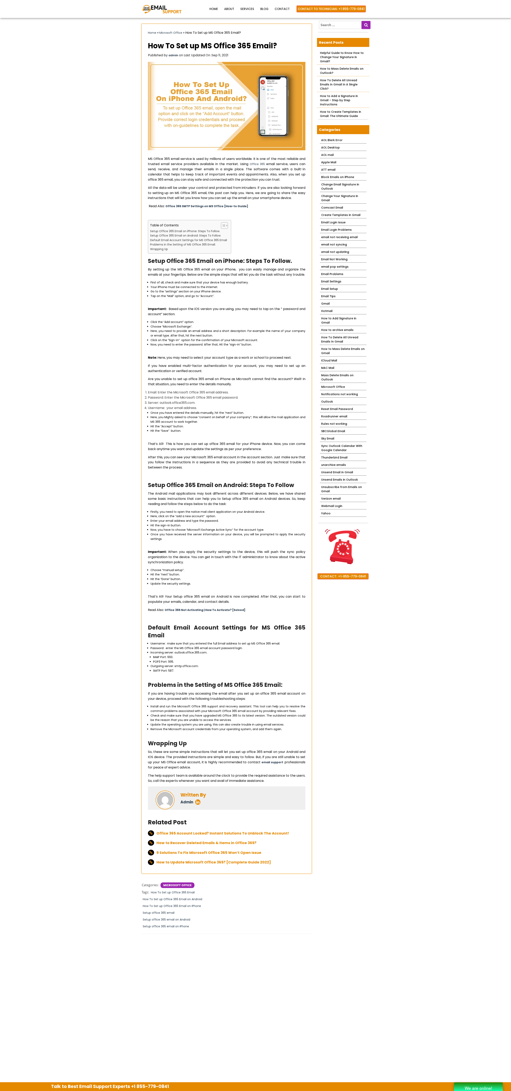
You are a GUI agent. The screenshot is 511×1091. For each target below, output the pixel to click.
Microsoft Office (170, 33)
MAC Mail (327, 368)
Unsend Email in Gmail (337, 472)
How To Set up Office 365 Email (173, 892)
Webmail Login (331, 506)
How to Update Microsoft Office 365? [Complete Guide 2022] (213, 862)
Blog (264, 9)
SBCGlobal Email (333, 431)
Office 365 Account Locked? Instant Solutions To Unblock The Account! (222, 833)
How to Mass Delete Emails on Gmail (343, 351)
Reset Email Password (337, 409)
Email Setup (329, 289)
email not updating (335, 252)
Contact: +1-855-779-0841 (343, 576)
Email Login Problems (336, 230)
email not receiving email (339, 237)
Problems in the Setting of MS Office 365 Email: (183, 245)
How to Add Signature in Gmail (338, 320)
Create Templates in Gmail (340, 215)
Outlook (327, 402)
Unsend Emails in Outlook (339, 480)
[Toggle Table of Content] (222, 225)
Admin (186, 802)
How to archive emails (337, 330)
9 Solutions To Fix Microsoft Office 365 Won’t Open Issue (208, 852)
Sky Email (327, 439)
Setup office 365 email (158, 913)
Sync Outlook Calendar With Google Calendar (341, 448)
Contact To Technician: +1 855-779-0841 (331, 9)
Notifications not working (339, 394)
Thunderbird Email (334, 457)
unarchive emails (333, 465)
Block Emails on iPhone (337, 177)
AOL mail (327, 155)
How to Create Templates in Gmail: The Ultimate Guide (340, 114)
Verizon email (331, 499)
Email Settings (331, 281)
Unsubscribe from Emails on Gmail (341, 489)
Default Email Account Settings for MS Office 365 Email (188, 240)
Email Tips (328, 296)
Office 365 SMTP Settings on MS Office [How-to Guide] (206, 206)
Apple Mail (328, 162)
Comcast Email (332, 208)
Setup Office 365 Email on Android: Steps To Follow (185, 236)
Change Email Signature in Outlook (340, 186)
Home (213, 9)
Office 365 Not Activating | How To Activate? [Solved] (205, 610)
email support (272, 762)
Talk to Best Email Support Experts (110, 1086)
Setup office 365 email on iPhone (166, 926)
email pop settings (335, 267)
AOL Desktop (330, 147)
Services (247, 9)
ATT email (328, 170)
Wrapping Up (159, 249)
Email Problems (332, 274)
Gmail (325, 304)
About (229, 9)
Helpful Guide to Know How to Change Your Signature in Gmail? (342, 57)
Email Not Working (334, 259)
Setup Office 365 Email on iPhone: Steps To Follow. (185, 231)
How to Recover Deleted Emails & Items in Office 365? (206, 842)
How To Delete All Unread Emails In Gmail (339, 339)
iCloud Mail (329, 360)
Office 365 (257, 164)
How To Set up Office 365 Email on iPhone (172, 906)
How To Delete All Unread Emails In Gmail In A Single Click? (339, 84)
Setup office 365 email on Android (166, 920)
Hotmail (327, 311)
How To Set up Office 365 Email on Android (172, 899)
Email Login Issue (333, 222)
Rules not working (334, 424)
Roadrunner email (334, 416)
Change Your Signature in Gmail (339, 198)
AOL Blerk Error (332, 140)
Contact (282, 9)
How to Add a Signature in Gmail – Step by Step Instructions (339, 100)
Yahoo (326, 513)
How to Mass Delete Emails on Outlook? (341, 71)
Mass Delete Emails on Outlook (337, 377)
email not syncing (334, 245)
